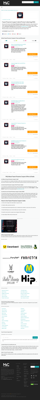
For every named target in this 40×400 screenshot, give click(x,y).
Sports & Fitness (23, 325)
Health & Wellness (24, 316)
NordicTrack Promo (26, 379)
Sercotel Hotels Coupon (26, 386)
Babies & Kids (4, 328)
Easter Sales (23, 314)
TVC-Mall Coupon (24, 290)
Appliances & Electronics (25, 317)
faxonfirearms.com (24, 26)
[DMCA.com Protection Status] (34, 384)
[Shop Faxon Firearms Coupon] (20, 15)
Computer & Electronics (24, 326)
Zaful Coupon (4, 291)
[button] (4, 34)
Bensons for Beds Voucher (25, 293)
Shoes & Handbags (5, 320)
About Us (18, 370)
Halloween (22, 311)
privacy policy (35, 372)
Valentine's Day (4, 311)
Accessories (4, 308)
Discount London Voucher (25, 296)
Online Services (4, 314)
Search (36, 2)
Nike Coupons (26, 371)
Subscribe (35, 337)
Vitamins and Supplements (25, 320)
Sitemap (18, 374)
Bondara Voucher (25, 376)
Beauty (3, 317)
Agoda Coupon (26, 373)
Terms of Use (19, 372)
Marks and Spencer (25, 382)
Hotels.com (26, 369)
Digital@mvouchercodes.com (7, 379)
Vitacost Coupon (4, 296)
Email (14, 59)
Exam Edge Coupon (24, 291)
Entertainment (23, 319)
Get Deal (31, 54)
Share (11, 59)
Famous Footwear (24, 323)
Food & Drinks (4, 326)
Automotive (22, 328)
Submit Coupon (18, 366)
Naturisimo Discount (5, 290)
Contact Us (18, 380)
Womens (3, 322)
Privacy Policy (19, 376)
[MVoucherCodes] (6, 3)
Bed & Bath (4, 323)
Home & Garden (4, 316)
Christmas (22, 308)
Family (22, 322)
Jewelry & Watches (5, 325)
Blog (17, 378)
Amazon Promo (25, 367)
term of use (32, 373)
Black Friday (4, 313)
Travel (3, 319)
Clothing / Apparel (24, 313)
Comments (36, 59)
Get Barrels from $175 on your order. (17, 159)
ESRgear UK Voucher (5, 293)
